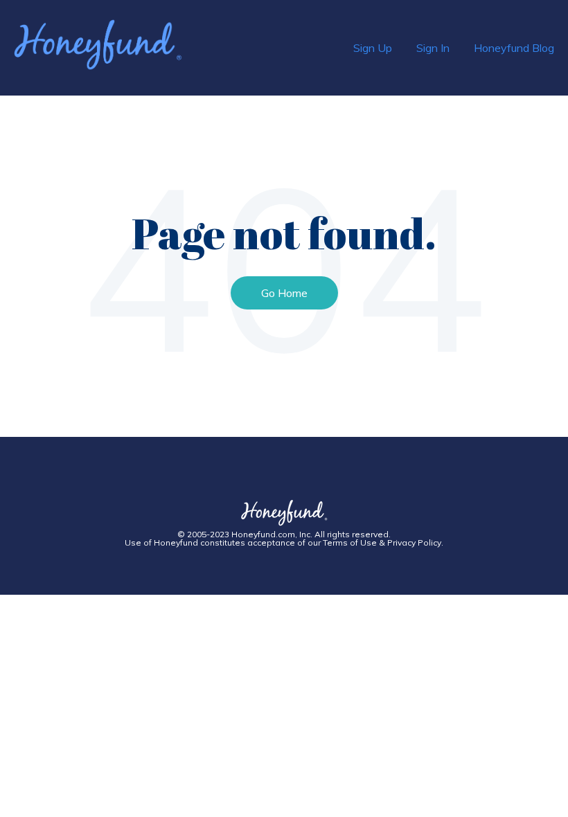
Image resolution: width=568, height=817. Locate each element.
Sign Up (372, 48)
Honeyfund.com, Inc (270, 534)
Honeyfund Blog (514, 48)
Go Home (284, 293)
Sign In (433, 48)
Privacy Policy (414, 542)
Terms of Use (350, 542)
